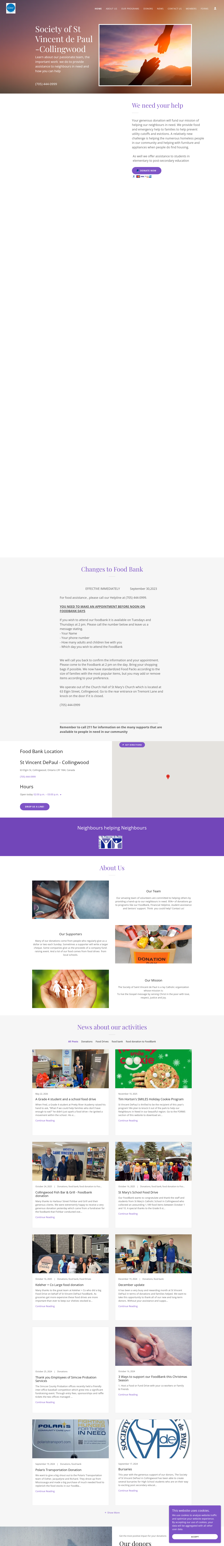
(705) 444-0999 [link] (46, 84)
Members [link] (191, 8)
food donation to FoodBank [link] (141, 1041)
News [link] (160, 8)
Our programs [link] (130, 8)
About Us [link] (111, 8)
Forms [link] (204, 8)
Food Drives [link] (102, 1041)
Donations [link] (87, 1041)
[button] (215, 8)
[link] (10, 8)
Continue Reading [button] (45, 1120)
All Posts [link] (73, 1041)
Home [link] (98, 8)
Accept (195, 1537)
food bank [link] (117, 1041)
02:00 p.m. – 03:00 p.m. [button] (46, 794)
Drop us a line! (34, 806)
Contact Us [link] (175, 8)
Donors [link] (148, 8)
